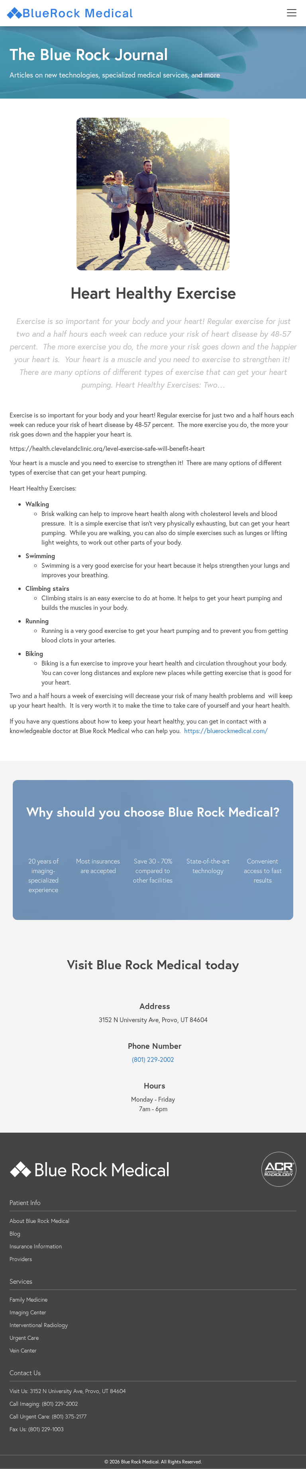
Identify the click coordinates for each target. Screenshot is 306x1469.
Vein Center (23, 1350)
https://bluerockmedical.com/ (226, 730)
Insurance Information (36, 1246)
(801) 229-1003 (46, 1429)
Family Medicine (28, 1299)
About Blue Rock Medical (39, 1220)
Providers (21, 1259)
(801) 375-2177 (69, 1416)
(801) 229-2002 (153, 1059)
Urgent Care (24, 1337)
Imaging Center (28, 1312)
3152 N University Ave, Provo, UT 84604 (78, 1391)
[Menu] (292, 13)
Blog (15, 1233)
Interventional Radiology (39, 1325)
